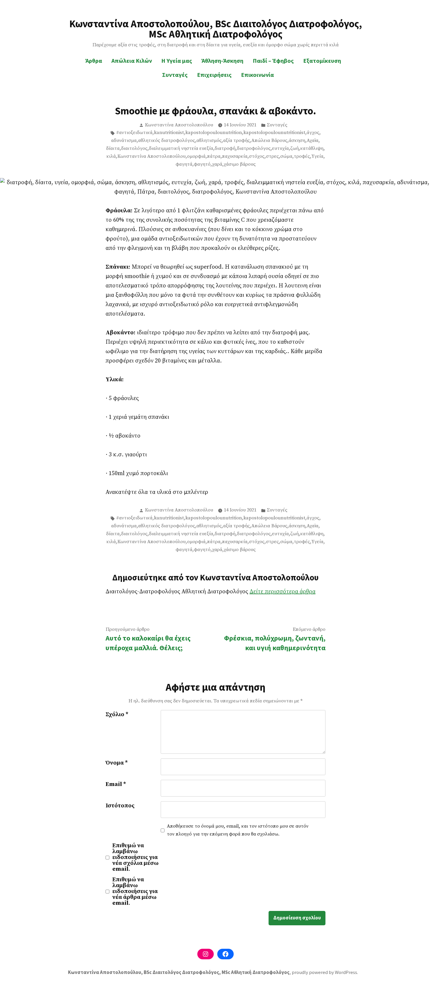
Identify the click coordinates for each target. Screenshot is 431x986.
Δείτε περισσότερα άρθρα (282, 591)
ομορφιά (196, 156)
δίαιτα (113, 148)
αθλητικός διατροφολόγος (166, 141)
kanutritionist (169, 133)
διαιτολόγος (134, 148)
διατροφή (225, 148)
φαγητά (184, 164)
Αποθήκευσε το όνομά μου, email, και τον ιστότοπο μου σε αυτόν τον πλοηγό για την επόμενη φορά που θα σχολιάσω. (237, 830)
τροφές (302, 156)
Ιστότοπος (120, 805)
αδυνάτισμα (124, 141)
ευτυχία (280, 148)
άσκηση (297, 141)
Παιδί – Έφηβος (273, 60)
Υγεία (317, 156)
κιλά (111, 156)
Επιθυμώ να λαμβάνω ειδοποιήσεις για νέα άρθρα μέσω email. (135, 891)
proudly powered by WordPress (324, 972)
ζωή (294, 148)
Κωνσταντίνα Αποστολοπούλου (179, 125)
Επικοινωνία (257, 74)
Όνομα (117, 763)
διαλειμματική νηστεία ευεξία (181, 148)
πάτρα (213, 156)
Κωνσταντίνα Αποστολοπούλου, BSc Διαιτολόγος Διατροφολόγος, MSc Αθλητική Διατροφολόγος (215, 28)
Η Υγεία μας (176, 60)
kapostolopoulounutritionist (274, 133)
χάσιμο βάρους (240, 164)
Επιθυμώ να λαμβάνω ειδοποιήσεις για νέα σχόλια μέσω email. (135, 857)
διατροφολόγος (254, 148)
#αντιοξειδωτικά (134, 133)
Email (116, 784)
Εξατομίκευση (322, 60)
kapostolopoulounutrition (213, 133)
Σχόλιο (117, 714)
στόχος (256, 156)
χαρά (217, 164)
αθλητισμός (209, 141)
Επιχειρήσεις (214, 74)
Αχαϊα (312, 141)
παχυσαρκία (234, 156)
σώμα (286, 156)
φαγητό (202, 164)
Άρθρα (93, 60)
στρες (272, 156)
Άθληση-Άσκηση (222, 60)
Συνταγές (175, 74)
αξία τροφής (236, 141)
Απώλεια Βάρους (269, 141)
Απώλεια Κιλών (131, 60)
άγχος (313, 133)
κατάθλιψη (311, 148)
